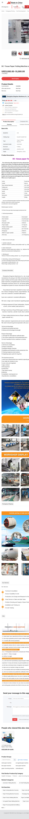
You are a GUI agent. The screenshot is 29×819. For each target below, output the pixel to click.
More (3, 807)
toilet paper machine (6, 763)
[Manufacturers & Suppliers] (14, 2)
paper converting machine (8, 768)
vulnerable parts (19, 768)
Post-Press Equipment (21, 11)
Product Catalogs (23, 759)
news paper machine (21, 765)
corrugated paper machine (22, 763)
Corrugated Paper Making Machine (11, 801)
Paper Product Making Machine (10, 797)
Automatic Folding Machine (9, 783)
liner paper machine (6, 765)
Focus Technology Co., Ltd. (19, 813)
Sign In (4, 114)
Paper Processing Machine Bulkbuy (11, 804)
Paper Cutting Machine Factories (10, 790)
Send (15, 719)
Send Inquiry (15, 78)
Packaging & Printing (10, 11)
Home (3, 11)
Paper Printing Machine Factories (11, 794)
